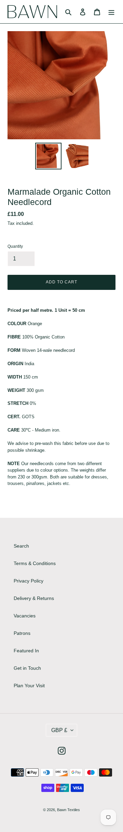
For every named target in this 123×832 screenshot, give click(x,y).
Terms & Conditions (35, 563)
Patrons (22, 633)
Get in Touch (27, 668)
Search (21, 546)
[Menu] (111, 11)
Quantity (15, 246)
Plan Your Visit (29, 685)
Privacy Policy (28, 581)
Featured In (26, 650)
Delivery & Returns (34, 598)
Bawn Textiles (68, 810)
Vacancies (25, 615)
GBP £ (59, 730)
